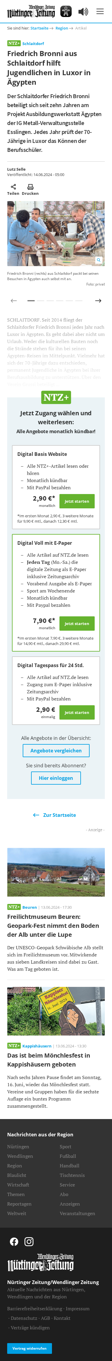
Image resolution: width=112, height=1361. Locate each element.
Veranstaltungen (77, 1213)
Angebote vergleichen (56, 750)
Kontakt (62, 1318)
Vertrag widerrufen (30, 1348)
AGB (45, 1318)
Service (67, 1184)
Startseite (39, 28)
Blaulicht (16, 1175)
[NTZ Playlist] (83, 11)
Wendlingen (20, 1156)
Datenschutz (24, 1318)
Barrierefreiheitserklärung (34, 1308)
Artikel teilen (13, 187)
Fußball (68, 1156)
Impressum (78, 1308)
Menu (100, 11)
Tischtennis (72, 1175)
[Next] (98, 300)
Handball (69, 1165)
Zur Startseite (59, 815)
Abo (64, 1194)
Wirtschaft (18, 1184)
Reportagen (19, 1203)
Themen (16, 1194)
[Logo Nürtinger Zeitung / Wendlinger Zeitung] (31, 11)
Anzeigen (70, 1203)
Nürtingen (18, 1146)
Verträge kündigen (30, 1327)
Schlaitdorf (33, 43)
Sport (65, 1146)
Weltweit (16, 1213)
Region (62, 28)
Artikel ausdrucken (30, 187)
